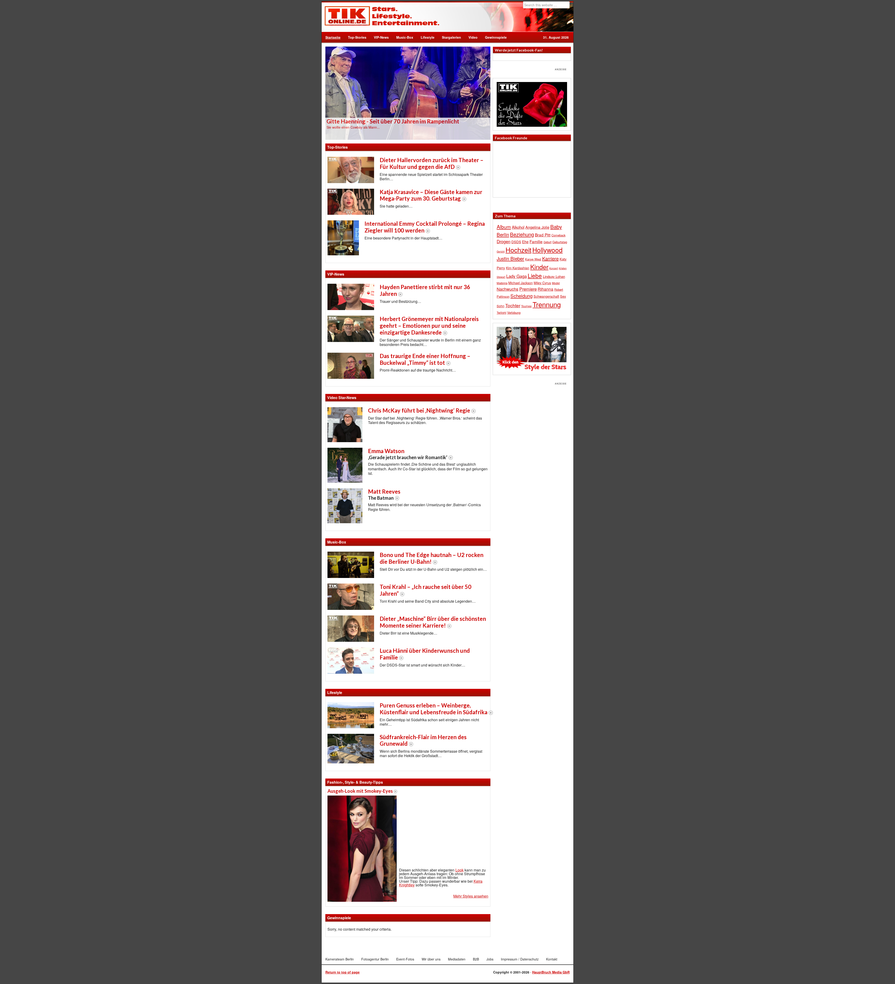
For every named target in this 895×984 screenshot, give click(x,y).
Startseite (333, 37)
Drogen (503, 241)
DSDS (516, 241)
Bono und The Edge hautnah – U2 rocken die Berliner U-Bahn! (431, 558)
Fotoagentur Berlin (375, 959)
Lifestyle (425, 37)
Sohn (500, 306)
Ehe (525, 241)
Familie (536, 241)
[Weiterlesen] (408, 93)
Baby (556, 226)
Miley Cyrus (542, 282)
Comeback (558, 235)
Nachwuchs (507, 289)
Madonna (502, 283)
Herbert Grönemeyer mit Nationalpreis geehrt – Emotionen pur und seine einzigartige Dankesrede (429, 325)
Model (556, 283)
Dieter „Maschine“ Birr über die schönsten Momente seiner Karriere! (433, 622)
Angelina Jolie (537, 227)
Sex (563, 296)
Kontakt (551, 959)
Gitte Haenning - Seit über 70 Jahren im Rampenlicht (393, 121)
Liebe (535, 275)
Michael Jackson (520, 282)
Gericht (501, 251)
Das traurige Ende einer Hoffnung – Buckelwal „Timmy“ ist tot (425, 359)
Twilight (501, 312)
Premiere (528, 289)
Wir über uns (431, 959)
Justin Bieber (510, 258)
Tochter (512, 305)
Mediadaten (456, 959)
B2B (476, 959)
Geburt (547, 242)
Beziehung (522, 234)
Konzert (553, 268)
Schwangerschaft (546, 296)
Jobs (489, 959)
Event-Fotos (405, 959)
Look (459, 870)
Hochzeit (518, 249)
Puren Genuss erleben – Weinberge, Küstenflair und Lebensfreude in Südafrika (433, 708)
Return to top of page (342, 972)
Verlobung (513, 312)
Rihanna (545, 289)
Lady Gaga (516, 276)
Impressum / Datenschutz (520, 959)
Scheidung (521, 295)
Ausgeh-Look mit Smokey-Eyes (360, 791)
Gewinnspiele (496, 37)
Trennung (547, 304)
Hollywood (547, 249)
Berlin (503, 234)
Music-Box (402, 37)
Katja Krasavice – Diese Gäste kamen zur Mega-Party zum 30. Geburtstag (431, 195)
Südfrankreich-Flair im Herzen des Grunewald (423, 740)
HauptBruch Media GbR (551, 972)
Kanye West (533, 259)
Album (504, 226)
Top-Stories (357, 37)
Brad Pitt (543, 235)
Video (471, 37)
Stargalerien (451, 37)
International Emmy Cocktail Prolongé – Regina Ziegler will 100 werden (425, 227)
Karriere (550, 258)
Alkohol (518, 227)
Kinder (539, 266)
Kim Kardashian (517, 268)
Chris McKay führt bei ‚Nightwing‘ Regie (419, 410)
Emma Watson (407, 454)
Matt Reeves (384, 494)
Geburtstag (559, 242)
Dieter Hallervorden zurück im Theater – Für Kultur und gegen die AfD (431, 163)
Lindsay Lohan (554, 276)
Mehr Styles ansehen (470, 896)
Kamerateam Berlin (339, 959)
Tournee (526, 306)
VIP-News (381, 37)
